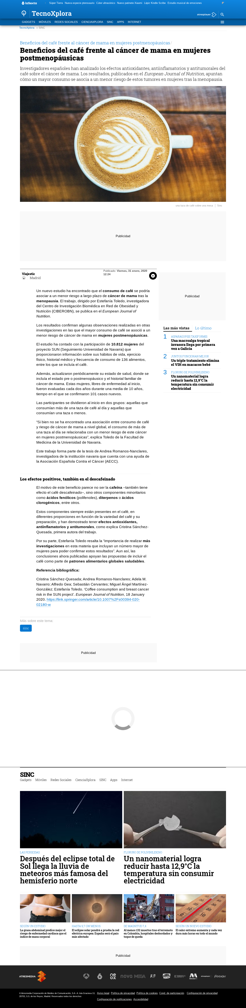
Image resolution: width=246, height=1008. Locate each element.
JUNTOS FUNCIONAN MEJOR (190, 356)
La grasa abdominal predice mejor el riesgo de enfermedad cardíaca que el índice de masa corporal (43, 933)
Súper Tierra (56, 3)
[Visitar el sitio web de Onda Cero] (166, 976)
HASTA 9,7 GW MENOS (86, 926)
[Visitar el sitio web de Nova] (126, 976)
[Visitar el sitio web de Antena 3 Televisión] (86, 976)
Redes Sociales (66, 22)
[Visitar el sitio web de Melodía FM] (193, 976)
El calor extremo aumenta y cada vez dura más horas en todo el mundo (199, 931)
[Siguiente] (223, 3)
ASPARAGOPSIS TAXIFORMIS (189, 336)
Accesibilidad (140, 999)
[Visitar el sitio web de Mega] (140, 976)
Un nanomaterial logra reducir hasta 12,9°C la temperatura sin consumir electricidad (192, 382)
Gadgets (28, 22)
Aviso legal (103, 993)
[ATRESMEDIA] (32, 976)
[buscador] (222, 15)
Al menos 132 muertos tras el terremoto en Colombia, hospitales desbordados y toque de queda (148, 933)
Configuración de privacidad (202, 993)
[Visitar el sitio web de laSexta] (100, 976)
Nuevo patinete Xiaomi (129, 3)
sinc (26, 628)
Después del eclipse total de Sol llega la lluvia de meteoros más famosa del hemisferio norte (67, 869)
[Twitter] (24, 278)
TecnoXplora (26, 27)
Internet (134, 22)
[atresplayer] (205, 15)
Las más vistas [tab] (176, 328)
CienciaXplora (92, 22)
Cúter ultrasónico (105, 3)
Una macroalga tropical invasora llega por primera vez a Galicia (193, 345)
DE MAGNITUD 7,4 (135, 926)
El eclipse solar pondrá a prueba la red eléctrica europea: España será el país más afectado (95, 933)
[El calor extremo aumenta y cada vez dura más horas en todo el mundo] (201, 908)
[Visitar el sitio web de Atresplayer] (207, 976)
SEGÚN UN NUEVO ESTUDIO (193, 926)
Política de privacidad (123, 993)
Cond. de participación (171, 993)
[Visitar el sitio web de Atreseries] (153, 976)
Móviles (45, 22)
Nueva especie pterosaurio (79, 3)
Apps (120, 22)
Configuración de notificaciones (114, 999)
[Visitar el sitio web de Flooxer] (220, 976)
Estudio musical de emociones (185, 3)
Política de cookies (147, 993)
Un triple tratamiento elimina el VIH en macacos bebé (195, 363)
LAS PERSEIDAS (30, 852)
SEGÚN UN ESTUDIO (33, 926)
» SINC (40, 27)
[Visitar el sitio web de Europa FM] (180, 976)
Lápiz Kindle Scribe (155, 3)
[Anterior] (45, 3)
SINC (110, 22)
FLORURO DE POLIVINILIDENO (190, 372)
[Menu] (222, 22)
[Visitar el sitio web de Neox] (113, 976)
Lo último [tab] (203, 328)
